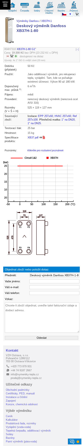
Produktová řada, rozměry (21, 423)
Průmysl (74, 10)
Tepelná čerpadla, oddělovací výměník (28, 430)
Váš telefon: (12, 293)
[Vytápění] (12, 8)
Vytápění (12, 10)
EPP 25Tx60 (45, 116)
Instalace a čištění (16, 397)
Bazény (61, 10)
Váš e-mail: (12, 287)
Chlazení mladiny (49, 11)
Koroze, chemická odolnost (22, 404)
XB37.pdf (33, 137)
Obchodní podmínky (17, 389)
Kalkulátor (12, 419)
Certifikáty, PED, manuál (20, 393)
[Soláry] (37, 8)
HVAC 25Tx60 (63, 116)
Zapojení (11, 400)
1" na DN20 (68, 119)
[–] (77, 49)
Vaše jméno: (13, 281)
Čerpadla (24, 10)
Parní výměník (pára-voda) (21, 441)
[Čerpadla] (24, 8)
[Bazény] (61, 8)
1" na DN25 (34, 123)
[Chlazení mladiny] (49, 8)
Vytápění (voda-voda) (18, 427)
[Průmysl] (73, 8)
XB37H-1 (46, 21)
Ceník (9, 416)
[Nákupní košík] (77, 14)
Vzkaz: (9, 299)
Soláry (37, 10)
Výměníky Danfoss (28, 21)
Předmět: (11, 275)
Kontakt (12, 350)
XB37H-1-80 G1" (26, 49)
